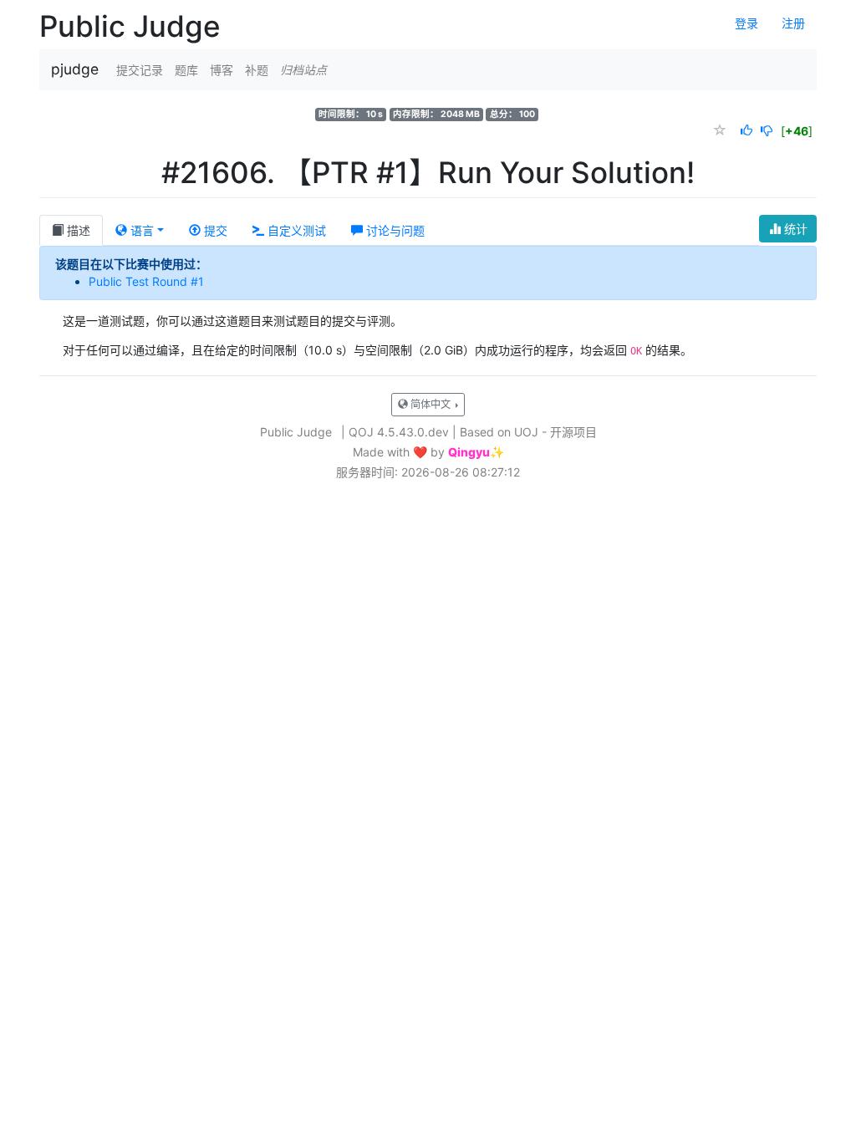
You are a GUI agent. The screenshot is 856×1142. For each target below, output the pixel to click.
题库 (186, 70)
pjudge (75, 69)
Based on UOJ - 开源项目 (528, 432)
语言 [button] (140, 230)
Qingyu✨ (476, 452)
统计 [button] (794, 229)
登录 (746, 23)
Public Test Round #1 (146, 281)
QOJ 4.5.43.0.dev (399, 432)
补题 (256, 70)
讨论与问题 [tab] (394, 230)
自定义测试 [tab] (295, 230)
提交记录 (139, 70)
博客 (221, 70)
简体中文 (430, 404)
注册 (793, 23)
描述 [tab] (77, 230)
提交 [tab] (214, 230)
